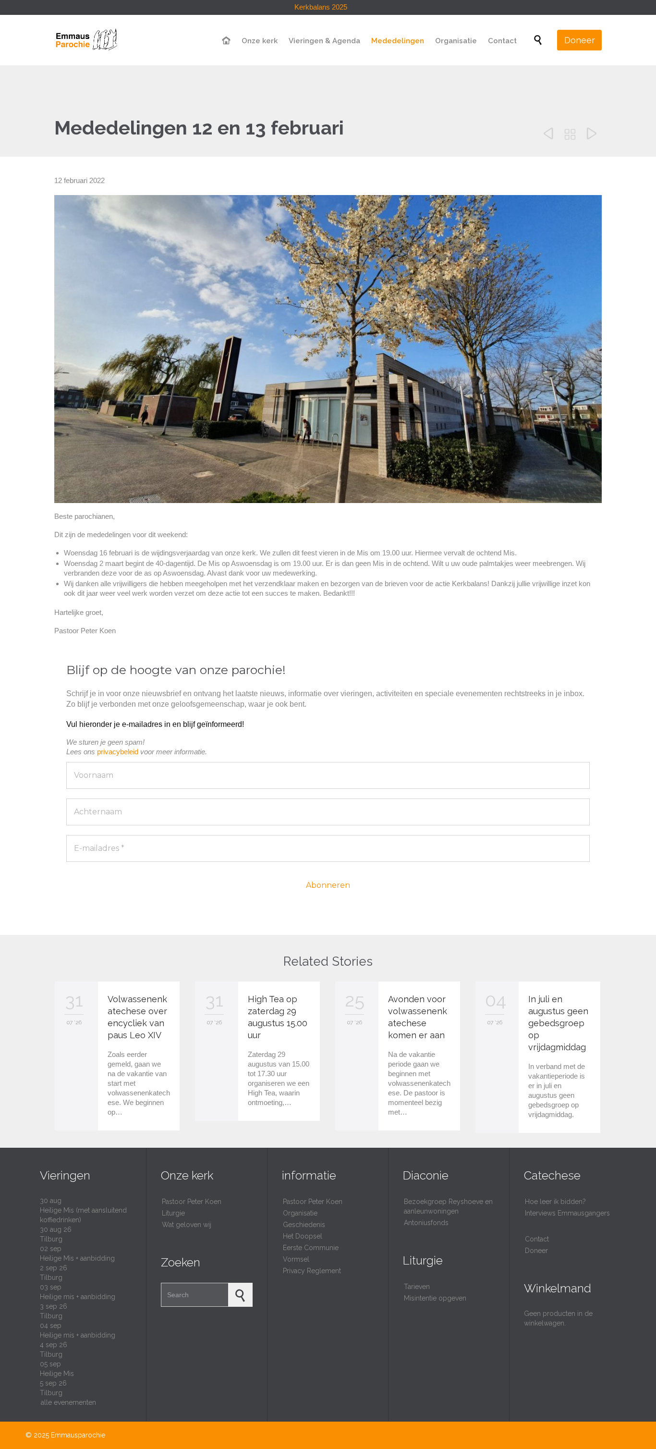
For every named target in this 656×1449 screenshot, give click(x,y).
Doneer (536, 1250)
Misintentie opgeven (435, 1298)
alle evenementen (68, 1402)
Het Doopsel (302, 1236)
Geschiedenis (304, 1224)
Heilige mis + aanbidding (77, 1297)
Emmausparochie (78, 1435)
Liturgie (173, 1213)
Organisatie (300, 1213)
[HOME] (227, 41)
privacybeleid (117, 752)
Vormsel (296, 1259)
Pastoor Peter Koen (191, 1201)
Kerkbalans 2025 (320, 7)
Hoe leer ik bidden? (555, 1201)
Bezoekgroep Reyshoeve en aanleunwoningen (448, 1206)
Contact (537, 1239)
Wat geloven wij (186, 1224)
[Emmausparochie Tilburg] (86, 40)
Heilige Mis (57, 1373)
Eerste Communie (311, 1248)
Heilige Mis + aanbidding (77, 1258)
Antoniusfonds (426, 1223)
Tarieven (417, 1286)
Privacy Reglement (312, 1271)
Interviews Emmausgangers (567, 1213)
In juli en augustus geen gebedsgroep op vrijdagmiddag (558, 1023)
